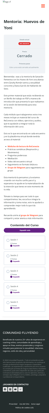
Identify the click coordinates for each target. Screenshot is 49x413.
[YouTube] (15, 389)
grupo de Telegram (29, 215)
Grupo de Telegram (17, 167)
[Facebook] (5, 389)
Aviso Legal (35, 404)
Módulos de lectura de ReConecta (24, 146)
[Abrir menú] (43, 6)
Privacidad (13, 404)
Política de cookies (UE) (24, 407)
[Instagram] (10, 389)
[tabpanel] (24, 147)
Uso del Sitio (24, 404)
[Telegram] (20, 389)
